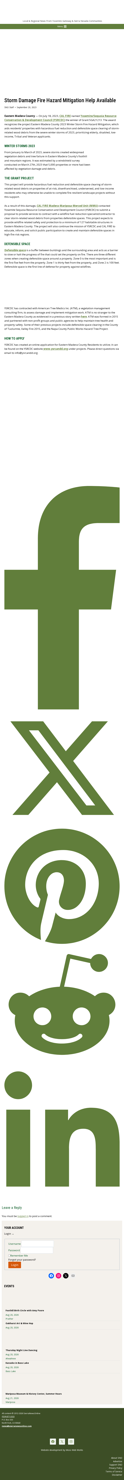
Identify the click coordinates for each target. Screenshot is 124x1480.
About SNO (116, 1457)
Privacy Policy (115, 1468)
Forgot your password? (22, 1259)
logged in (23, 1216)
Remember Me (19, 1255)
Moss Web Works (74, 1450)
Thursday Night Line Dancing (21, 1350)
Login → (9, 1233)
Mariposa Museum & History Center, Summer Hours (34, 1393)
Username (14, 1243)
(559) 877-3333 (8, 1416)
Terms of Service (114, 1471)
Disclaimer (117, 1474)
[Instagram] (71, 1441)
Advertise (117, 1461)
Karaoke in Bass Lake (17, 1362)
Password (14, 1250)
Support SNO (115, 1464)
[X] (62, 1441)
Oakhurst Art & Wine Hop (19, 1323)
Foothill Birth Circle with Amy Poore (25, 1310)
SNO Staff (9, 107)
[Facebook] (53, 1441)
